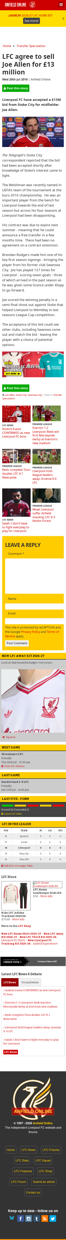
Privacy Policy (30, 632)
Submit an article (44, 1182)
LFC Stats (22, 1160)
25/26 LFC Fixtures (14, 766)
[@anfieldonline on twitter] (53, 1218)
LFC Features (23, 1171)
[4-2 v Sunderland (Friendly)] (7, 805)
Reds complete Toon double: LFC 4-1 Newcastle (16, 473)
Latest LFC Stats (13, 813)
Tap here (10, 737)
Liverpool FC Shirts (13, 940)
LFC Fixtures (51, 1150)
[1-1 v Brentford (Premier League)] (20, 805)
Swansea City (35, 395)
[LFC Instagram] (28, 1218)
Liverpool (42, 961)
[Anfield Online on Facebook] (20, 1218)
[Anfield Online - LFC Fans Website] (20, 5)
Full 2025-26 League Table (18, 865)
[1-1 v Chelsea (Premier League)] (45, 805)
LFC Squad (43, 1160)
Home (7, 46)
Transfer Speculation (31, 46)
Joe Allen (10, 395)
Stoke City (21, 395)
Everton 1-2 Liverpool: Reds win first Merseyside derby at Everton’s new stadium (45, 435)
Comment (16, 554)
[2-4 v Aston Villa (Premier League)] (33, 805)
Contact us (33, 1192)
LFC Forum (18, 1182)
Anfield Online (43, 1123)
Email (12, 613)
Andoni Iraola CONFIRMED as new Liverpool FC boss (16, 433)
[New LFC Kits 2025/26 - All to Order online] (33, 376)
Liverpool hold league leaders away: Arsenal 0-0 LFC (44, 476)
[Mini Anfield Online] (36, 1218)
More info (18, 919)
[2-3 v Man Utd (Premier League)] (58, 805)
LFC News (29, 1150)
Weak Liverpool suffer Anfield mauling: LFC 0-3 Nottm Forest (43, 515)
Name (12, 599)
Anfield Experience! (45, 943)
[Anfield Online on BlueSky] (12, 1218)
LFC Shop (24, 926)
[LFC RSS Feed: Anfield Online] (44, 1218)
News (9, 982)
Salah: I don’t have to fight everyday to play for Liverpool (15, 527)
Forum (30, 982)
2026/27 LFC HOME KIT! (30, 18)
